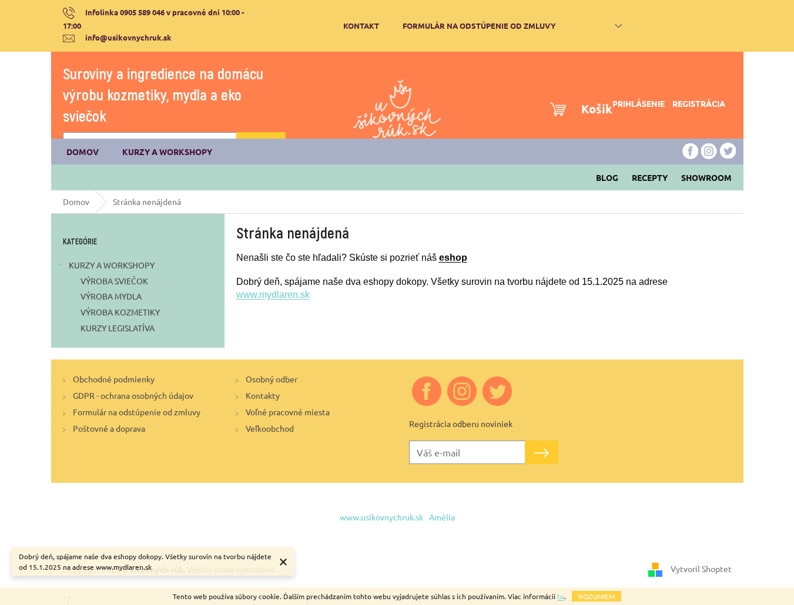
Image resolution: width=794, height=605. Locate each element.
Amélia (442, 517)
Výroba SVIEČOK (114, 280)
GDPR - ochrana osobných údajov (133, 395)
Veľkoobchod (270, 428)
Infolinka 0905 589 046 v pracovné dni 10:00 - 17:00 (153, 19)
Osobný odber (271, 379)
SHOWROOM (706, 177)
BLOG (607, 177)
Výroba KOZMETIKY (120, 312)
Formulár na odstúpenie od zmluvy (479, 26)
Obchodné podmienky (114, 379)
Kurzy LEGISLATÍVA (118, 327)
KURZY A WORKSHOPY (112, 265)
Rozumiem (596, 596)
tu (560, 596)
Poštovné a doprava (109, 428)
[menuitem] (82, 151)
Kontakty (263, 395)
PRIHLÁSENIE (638, 103)
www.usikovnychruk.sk (381, 517)
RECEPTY (650, 177)
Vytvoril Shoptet (701, 568)
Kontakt (361, 26)
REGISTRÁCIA (698, 103)
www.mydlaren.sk (273, 295)
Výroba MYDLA (111, 296)
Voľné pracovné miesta (288, 411)
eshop (453, 258)
